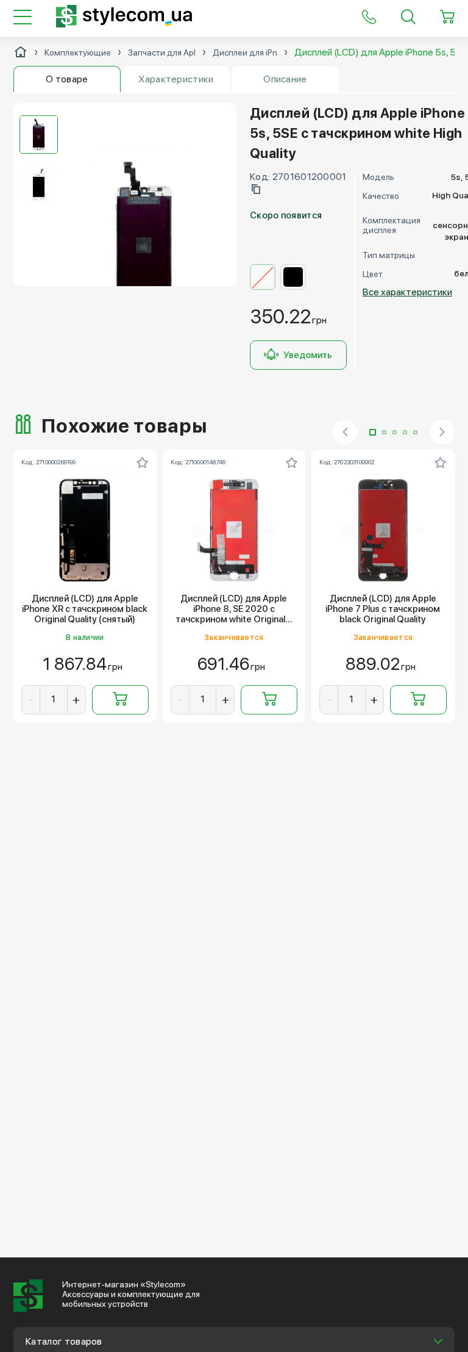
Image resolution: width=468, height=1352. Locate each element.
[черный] (293, 277)
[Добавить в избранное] (142, 462)
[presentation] (345, 432)
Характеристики (175, 79)
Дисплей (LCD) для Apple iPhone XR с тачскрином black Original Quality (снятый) (84, 609)
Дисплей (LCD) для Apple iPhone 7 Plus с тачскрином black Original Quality (382, 609)
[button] (372, 432)
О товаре (67, 79)
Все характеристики (407, 292)
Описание (285, 79)
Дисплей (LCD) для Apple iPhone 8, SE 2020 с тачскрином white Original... (234, 609)
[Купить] (120, 699)
